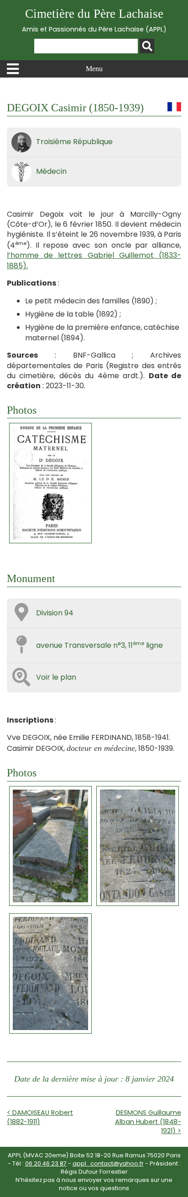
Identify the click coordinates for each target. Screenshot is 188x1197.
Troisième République (74, 141)
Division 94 (54, 613)
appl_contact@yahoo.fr (108, 1163)
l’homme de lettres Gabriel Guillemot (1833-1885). (94, 260)
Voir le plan (56, 677)
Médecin (51, 171)
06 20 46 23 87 (46, 1163)
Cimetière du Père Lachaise (94, 20)
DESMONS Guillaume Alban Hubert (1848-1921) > (148, 1121)
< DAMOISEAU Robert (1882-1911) (40, 1117)
